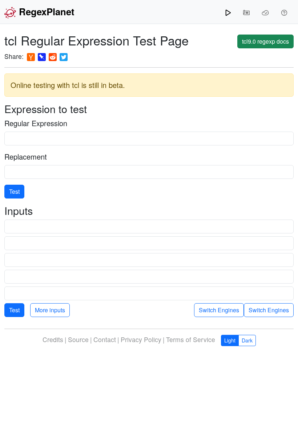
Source (78, 339)
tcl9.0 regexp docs (265, 41)
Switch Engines (269, 310)
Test (14, 191)
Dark (247, 340)
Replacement (25, 156)
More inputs (50, 310)
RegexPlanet (46, 11)
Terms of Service (190, 339)
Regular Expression (35, 123)
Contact (104, 339)
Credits (53, 339)
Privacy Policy (141, 339)
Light (229, 340)
